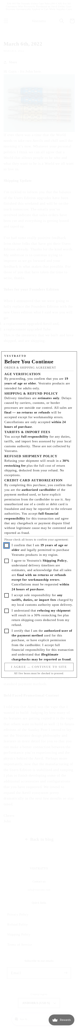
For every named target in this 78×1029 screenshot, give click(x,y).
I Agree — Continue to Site (39, 666)
